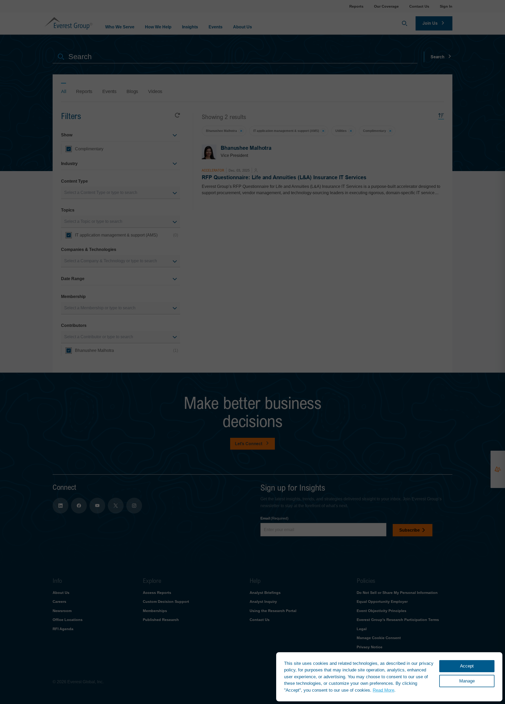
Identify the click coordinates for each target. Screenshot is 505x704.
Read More (383, 690)
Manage (467, 681)
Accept (467, 666)
